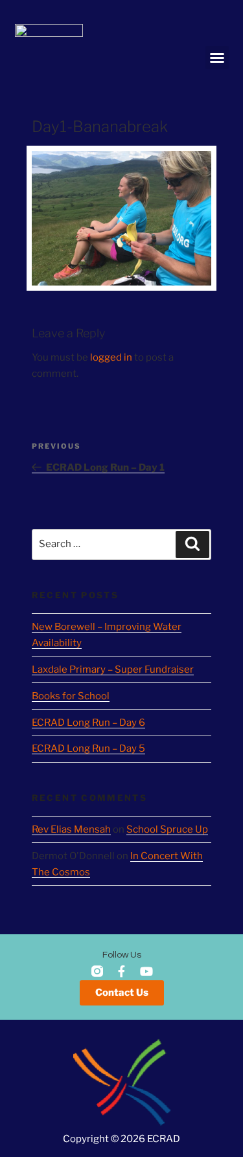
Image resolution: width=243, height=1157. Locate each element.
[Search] (192, 544)
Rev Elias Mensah (71, 829)
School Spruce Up (167, 829)
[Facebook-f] (122, 971)
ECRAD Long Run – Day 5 (88, 748)
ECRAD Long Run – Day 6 (88, 722)
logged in (111, 357)
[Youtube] (146, 971)
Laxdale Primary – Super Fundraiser (113, 669)
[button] (217, 57)
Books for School (71, 696)
